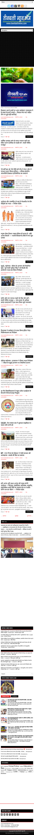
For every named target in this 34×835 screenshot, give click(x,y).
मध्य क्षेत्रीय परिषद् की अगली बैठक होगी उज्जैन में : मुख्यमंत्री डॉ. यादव (15, 634)
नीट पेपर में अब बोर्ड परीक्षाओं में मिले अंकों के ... (10, 756)
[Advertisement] (17, 49)
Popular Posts (5, 696)
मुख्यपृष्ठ (16, 516)
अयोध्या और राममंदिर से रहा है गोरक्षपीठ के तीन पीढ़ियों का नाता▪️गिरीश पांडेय (16, 202)
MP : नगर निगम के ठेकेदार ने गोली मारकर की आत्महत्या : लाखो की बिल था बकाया (16, 454)
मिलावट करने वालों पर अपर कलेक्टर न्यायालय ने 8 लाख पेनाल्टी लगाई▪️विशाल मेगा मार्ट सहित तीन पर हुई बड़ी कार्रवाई (17, 112)
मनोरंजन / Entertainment (7, 772)
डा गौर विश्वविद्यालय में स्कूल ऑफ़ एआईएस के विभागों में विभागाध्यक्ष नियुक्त (16, 392)
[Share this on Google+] (9, 136)
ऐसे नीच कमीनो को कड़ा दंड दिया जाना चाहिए (10, 758)
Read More (29, 136)
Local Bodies (21, 768)
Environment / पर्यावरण (10, 768)
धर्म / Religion (8, 770)
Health (16, 768)
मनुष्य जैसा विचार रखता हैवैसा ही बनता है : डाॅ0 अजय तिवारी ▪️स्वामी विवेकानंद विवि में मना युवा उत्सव (17, 235)
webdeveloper (11, 833)
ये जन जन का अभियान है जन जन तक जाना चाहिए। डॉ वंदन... (13, 751)
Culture (21, 766)
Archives (14, 696)
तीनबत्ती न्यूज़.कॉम (21, 831)
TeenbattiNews (25, 833)
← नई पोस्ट (3, 516)
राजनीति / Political (18, 772)
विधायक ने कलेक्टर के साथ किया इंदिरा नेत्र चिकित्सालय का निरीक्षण (15, 331)
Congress (5, 766)
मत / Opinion (30, 770)
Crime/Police (14, 766)
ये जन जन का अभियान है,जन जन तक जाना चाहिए (10, 754)
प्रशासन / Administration (19, 770)
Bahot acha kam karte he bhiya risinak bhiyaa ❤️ (13, 749)
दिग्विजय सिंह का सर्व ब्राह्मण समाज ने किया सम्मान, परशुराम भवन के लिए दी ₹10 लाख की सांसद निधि (19, 709)
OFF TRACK (27, 768)
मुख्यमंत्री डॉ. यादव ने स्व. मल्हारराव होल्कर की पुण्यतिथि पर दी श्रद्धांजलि (15, 646)
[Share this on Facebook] (5, 136)
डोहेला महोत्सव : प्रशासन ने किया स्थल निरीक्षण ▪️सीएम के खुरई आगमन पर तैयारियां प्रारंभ (17, 361)
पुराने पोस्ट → (30, 516)
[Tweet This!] (7, 136)
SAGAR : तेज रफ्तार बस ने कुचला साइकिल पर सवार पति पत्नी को (16, 424)
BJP (2, 766)
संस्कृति (26, 772)
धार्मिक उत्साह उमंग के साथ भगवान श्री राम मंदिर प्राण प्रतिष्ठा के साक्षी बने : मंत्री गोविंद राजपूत (15, 143)
